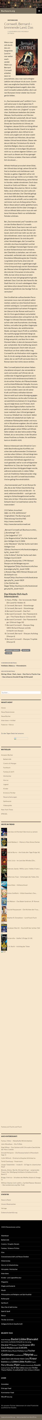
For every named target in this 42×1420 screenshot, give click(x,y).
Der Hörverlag (26, 1342)
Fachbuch (6, 768)
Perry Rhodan (7, 1365)
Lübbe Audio (24, 1361)
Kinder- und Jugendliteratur (11, 1278)
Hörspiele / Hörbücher (9, 1269)
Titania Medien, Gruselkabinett (12, 1370)
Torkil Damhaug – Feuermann (12, 1161)
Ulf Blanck (30, 1370)
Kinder (5, 789)
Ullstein (37, 1370)
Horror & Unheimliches (9, 1265)
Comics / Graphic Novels (10, 1244)
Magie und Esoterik (8, 1286)
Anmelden (5, 1384)
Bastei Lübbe (18, 1339)
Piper (17, 1364)
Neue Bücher (6, 716)
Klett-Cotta (24, 1359)
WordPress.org (6, 1397)
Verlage (4, 1208)
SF (14, 1368)
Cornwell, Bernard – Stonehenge (20, 605)
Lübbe (15, 1361)
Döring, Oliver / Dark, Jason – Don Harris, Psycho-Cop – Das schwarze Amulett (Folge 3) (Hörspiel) (20, 674)
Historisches (13, 20)
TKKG (25, 1370)
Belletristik (7, 759)
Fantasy (21, 1351)
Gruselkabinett (18, 1355)
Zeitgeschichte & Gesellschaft (12, 1324)
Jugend (5, 784)
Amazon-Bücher (7, 755)
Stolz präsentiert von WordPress (26, 1417)
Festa (25, 1351)
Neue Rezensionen (7, 712)
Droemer (26, 1345)
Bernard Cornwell (12, 650)
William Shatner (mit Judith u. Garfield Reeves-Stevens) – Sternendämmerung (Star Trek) (21, 1184)
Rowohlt (26, 650)
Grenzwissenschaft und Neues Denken (15, 1257)
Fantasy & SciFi (8, 772)
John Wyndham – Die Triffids (11, 1144)
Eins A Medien (7, 1348)
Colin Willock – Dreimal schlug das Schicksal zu (18, 1158)
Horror (6, 780)
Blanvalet (32, 1339)
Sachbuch (4, 1303)
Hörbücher (7, 776)
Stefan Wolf (28, 1368)
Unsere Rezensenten (8, 1204)
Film (2, 1252)
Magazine (4, 1282)
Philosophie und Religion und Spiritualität (16, 1294)
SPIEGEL (4, 814)
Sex (12, 1368)
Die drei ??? (6, 1345)
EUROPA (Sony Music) (9, 1351)
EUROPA (23, 1347)
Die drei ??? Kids (17, 1345)
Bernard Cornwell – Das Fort (18, 611)
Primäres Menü (39, 11)
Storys (3, 1315)
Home (3, 708)
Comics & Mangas (9, 763)
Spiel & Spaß (5, 1311)
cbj (10, 1342)
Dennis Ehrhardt (16, 1342)
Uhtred (8, 653)
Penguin (33, 1362)
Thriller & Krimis (7, 1320)
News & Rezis (6, 1200)
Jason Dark (5, 1359)
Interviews (5, 1273)
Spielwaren (7, 801)
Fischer (31, 1350)
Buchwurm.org (8, 11)
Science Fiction (5, 1368)
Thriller (35, 1368)
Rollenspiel (5, 1299)
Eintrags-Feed (6, 1388)
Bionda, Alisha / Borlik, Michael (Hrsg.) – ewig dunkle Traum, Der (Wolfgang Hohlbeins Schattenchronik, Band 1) (20, 1172)
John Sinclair (15, 1359)
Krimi (9, 1362)
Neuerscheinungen (10, 797)
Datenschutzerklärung (9, 1212)
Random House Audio (27, 1365)
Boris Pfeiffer (5, 1342)
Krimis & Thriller (9, 793)
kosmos (4, 1362)
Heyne (28, 1354)
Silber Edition (20, 1368)
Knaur (33, 1358)
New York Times (7, 810)
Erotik (16, 1348)
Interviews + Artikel (8, 720)
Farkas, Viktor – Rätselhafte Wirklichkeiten (16, 1141)
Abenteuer (5, 1236)
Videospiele (7, 805)
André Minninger (6, 1339)
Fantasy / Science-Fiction (10, 1248)
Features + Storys (7, 725)
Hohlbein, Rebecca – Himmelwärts (13, 664)
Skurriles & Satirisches (9, 1307)
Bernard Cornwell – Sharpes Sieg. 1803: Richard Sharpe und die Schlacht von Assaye (20, 628)
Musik (3, 1290)
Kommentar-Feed (7, 1392)
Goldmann (7, 1354)
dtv (33, 1344)
